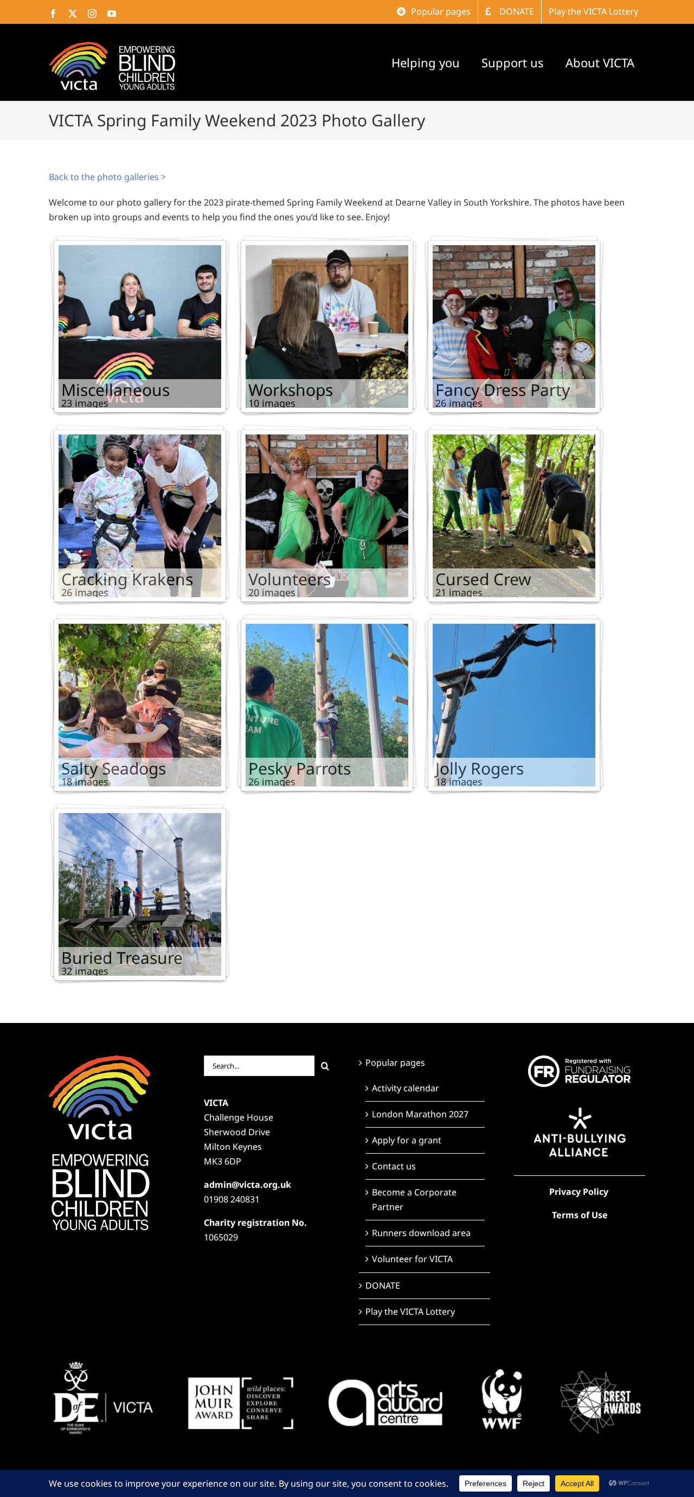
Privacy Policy (578, 1192)
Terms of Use (580, 1215)
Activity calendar (405, 1088)
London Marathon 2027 (420, 1114)
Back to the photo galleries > (107, 177)
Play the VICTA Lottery (410, 1311)
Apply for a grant (406, 1140)
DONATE (382, 1285)
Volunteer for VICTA (412, 1259)
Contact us (394, 1166)
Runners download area (421, 1233)
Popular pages (395, 1063)
